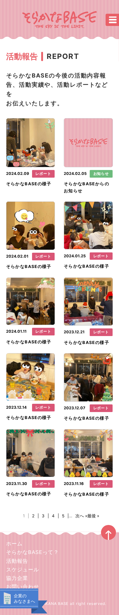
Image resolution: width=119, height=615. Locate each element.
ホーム (14, 544)
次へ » (81, 515)
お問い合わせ (22, 587)
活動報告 (17, 561)
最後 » (93, 515)
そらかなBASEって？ (32, 552)
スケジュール (22, 569)
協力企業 (17, 578)
